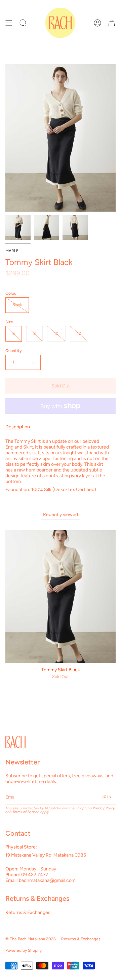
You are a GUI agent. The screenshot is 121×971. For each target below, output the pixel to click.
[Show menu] (9, 23)
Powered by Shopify (23, 950)
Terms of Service (25, 812)
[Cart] (112, 23)
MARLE (11, 250)
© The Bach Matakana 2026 (30, 939)
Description (17, 427)
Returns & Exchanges (27, 912)
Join (107, 796)
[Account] (97, 23)
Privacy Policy (104, 808)
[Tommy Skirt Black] (18, 227)
